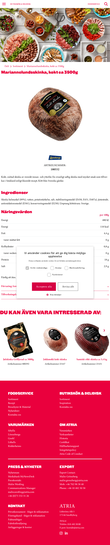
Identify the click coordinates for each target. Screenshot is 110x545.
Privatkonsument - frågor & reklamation (28, 512)
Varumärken (66, 430)
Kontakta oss (14, 414)
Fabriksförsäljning (17, 523)
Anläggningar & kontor (20, 527)
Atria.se (63, 520)
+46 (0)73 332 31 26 (18, 496)
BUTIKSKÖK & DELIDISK (20, 4)
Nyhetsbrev (13, 411)
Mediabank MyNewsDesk (21, 476)
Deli (7, 66)
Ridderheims (14, 446)
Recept (11, 403)
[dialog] (55, 272)
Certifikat (64, 442)
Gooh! (11, 438)
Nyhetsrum (13, 472)
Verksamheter (66, 434)
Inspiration (65, 403)
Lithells (12, 442)
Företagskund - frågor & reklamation (26, 515)
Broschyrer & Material (19, 407)
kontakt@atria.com (75, 527)
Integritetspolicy (68, 450)
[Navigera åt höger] (104, 330)
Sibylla (11, 430)
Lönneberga (14, 434)
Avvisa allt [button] (68, 286)
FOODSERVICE (94, 4)
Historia (64, 438)
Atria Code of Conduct (71, 454)
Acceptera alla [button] (44, 286)
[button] (55, 294)
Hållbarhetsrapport (69, 446)
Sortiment (18, 66)
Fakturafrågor (15, 519)
